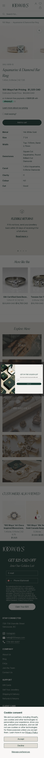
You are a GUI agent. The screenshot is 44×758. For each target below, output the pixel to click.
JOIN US (29, 384)
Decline (20, 745)
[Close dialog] (41, 366)
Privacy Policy (31, 732)
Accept (21, 739)
